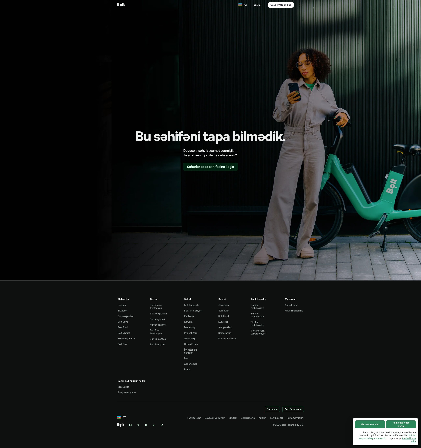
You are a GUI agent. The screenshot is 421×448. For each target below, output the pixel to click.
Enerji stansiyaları (127, 392)
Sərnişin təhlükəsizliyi (257, 306)
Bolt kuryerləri (157, 319)
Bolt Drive (123, 321)
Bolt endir (272, 409)
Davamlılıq (189, 327)
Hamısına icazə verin (401, 424)
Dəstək (257, 4)
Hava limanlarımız (294, 310)
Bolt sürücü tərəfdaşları (156, 306)
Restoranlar (224, 333)
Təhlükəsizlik (277, 417)
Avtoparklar (224, 327)
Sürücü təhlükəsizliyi (257, 315)
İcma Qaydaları (295, 417)
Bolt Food (123, 327)
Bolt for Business (227, 338)
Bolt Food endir (293, 409)
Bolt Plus (122, 344)
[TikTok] (162, 425)
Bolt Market (124, 333)
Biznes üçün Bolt (127, 338)
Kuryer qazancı (158, 324)
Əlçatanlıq (189, 338)
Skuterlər (122, 310)
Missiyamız (123, 386)
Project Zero (191, 333)
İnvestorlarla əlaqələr (190, 351)
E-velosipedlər (125, 316)
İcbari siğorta (248, 417)
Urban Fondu (191, 344)
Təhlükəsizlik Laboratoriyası (258, 332)
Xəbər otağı (190, 363)
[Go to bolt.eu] (121, 5)
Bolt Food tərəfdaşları (156, 332)
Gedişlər (122, 305)
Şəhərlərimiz (291, 305)
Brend (187, 369)
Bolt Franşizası (157, 344)
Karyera (188, 321)
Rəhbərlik (189, 316)
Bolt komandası (158, 338)
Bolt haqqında (191, 305)
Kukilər (262, 417)
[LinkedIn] (154, 425)
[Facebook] (130, 425)
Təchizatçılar (194, 417)
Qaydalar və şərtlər (215, 417)
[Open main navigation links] (301, 5)
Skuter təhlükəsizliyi (257, 323)
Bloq (186, 358)
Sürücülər (223, 310)
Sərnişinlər (223, 305)
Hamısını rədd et (370, 424)
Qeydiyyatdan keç (280, 4)
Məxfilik (233, 417)
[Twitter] (138, 425)
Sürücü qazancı (158, 313)
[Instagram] (146, 425)
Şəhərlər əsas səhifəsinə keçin (210, 167)
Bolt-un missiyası (193, 310)
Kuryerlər (223, 321)
